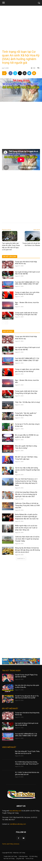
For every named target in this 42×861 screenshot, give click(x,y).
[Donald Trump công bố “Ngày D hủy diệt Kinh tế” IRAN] (7, 678)
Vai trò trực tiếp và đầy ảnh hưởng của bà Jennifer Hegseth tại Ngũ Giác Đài (27, 470)
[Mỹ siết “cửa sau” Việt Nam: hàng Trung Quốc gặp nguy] (7, 460)
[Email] (20, 73)
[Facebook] (10, 73)
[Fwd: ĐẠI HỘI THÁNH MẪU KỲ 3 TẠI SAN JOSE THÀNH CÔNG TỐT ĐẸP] (7, 285)
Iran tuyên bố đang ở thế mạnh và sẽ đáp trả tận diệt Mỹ (27, 273)
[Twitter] (15, 73)
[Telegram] (29, 73)
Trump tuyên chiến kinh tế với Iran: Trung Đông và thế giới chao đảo (26, 313)
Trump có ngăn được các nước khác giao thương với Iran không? (27, 293)
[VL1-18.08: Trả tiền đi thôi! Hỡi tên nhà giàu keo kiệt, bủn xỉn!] (7, 775)
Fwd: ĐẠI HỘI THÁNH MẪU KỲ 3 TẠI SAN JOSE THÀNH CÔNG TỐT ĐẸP (27, 283)
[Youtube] (23, 838)
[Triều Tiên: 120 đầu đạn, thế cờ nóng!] (7, 405)
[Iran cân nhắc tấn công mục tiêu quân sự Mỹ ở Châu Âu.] (7, 688)
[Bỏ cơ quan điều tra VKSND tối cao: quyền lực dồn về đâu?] (7, 438)
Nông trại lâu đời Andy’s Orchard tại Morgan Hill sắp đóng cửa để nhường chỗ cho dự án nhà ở (27, 550)
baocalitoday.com (15, 811)
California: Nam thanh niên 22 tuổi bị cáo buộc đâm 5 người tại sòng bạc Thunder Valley (27, 539)
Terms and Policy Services (10, 844)
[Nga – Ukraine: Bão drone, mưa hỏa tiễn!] (7, 305)
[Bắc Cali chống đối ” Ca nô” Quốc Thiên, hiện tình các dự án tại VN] (7, 754)
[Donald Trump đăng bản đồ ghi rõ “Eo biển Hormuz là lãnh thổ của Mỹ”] (7, 699)
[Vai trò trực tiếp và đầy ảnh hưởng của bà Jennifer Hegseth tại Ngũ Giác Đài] (7, 471)
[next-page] (6, 322)
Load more (20, 558)
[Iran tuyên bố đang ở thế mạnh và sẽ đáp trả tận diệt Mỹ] (7, 275)
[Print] (25, 73)
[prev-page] (3, 322)
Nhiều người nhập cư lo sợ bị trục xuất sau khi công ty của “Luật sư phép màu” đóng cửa (26, 528)
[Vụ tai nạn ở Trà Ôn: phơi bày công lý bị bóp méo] (7, 427)
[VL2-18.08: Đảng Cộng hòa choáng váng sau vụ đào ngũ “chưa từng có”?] (7, 765)
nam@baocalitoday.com (18, 824)
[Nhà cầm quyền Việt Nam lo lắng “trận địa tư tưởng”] (7, 449)
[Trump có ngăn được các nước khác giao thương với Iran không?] (7, 295)
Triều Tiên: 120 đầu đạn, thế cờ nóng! (27, 402)
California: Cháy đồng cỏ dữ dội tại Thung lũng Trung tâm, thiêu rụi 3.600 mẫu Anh (27, 505)
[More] (34, 73)
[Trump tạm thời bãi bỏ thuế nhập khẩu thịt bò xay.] (7, 264)
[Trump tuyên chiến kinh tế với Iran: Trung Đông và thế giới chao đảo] (7, 315)
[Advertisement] (21, 26)
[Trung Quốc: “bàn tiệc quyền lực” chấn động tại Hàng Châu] (7, 416)
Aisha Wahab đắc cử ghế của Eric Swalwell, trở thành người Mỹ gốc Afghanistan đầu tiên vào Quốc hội (26, 517)
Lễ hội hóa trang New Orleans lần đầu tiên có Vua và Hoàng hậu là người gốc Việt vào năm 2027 (26, 494)
